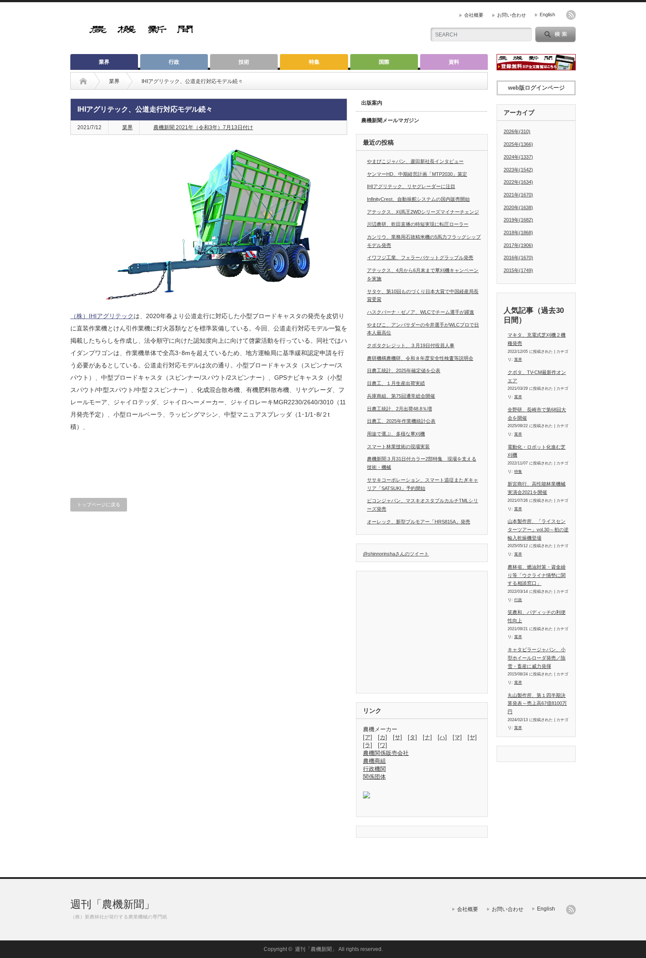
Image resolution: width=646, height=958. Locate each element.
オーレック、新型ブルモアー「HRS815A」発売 (418, 521)
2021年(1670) (518, 194)
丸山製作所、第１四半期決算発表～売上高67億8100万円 (537, 703)
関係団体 (374, 776)
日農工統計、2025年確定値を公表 (403, 370)
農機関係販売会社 (386, 753)
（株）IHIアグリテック (102, 315)
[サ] (397, 737)
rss (571, 15)
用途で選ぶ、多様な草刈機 (396, 433)
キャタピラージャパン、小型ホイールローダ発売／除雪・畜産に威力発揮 (537, 657)
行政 (174, 62)
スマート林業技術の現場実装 (398, 446)
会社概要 (473, 15)
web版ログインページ (536, 87)
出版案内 (371, 103)
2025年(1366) (518, 144)
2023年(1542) (518, 169)
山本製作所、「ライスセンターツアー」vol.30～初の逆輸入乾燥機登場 (538, 529)
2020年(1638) (518, 207)
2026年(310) (517, 131)
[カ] (382, 737)
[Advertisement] (314, 28)
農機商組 (374, 761)
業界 (104, 62)
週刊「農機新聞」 (112, 904)
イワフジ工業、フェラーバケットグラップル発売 (420, 257)
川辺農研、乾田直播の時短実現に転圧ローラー (417, 224)
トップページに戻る (98, 504)
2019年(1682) (518, 219)
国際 (384, 62)
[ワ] (382, 745)
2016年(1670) (518, 257)
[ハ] (442, 737)
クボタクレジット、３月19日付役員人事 (410, 345)
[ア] (367, 737)
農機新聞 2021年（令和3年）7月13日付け (203, 127)
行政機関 (374, 769)
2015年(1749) (518, 270)
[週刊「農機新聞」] (141, 30)
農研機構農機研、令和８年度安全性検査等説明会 (420, 358)
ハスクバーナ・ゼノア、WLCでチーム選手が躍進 (420, 312)
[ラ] (367, 745)
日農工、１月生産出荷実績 (396, 383)
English (547, 14)
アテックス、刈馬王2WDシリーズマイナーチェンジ (423, 211)
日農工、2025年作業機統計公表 (401, 421)
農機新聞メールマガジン (390, 120)
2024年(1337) (518, 157)
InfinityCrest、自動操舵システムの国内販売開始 (418, 199)
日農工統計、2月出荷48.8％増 (399, 408)
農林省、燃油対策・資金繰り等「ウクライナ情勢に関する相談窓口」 (537, 575)
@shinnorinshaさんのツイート (396, 553)
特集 (314, 62)
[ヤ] (472, 737)
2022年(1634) (518, 182)
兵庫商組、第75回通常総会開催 (401, 396)
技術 (244, 62)
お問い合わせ (511, 15)
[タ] (412, 737)
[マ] (457, 737)
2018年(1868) (518, 232)
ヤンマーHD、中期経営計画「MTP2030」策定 (417, 174)
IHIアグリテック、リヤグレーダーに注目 (411, 186)
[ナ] (427, 737)
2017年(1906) (518, 245)
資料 (454, 62)
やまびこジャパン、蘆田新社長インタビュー (415, 161)
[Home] (83, 81)
